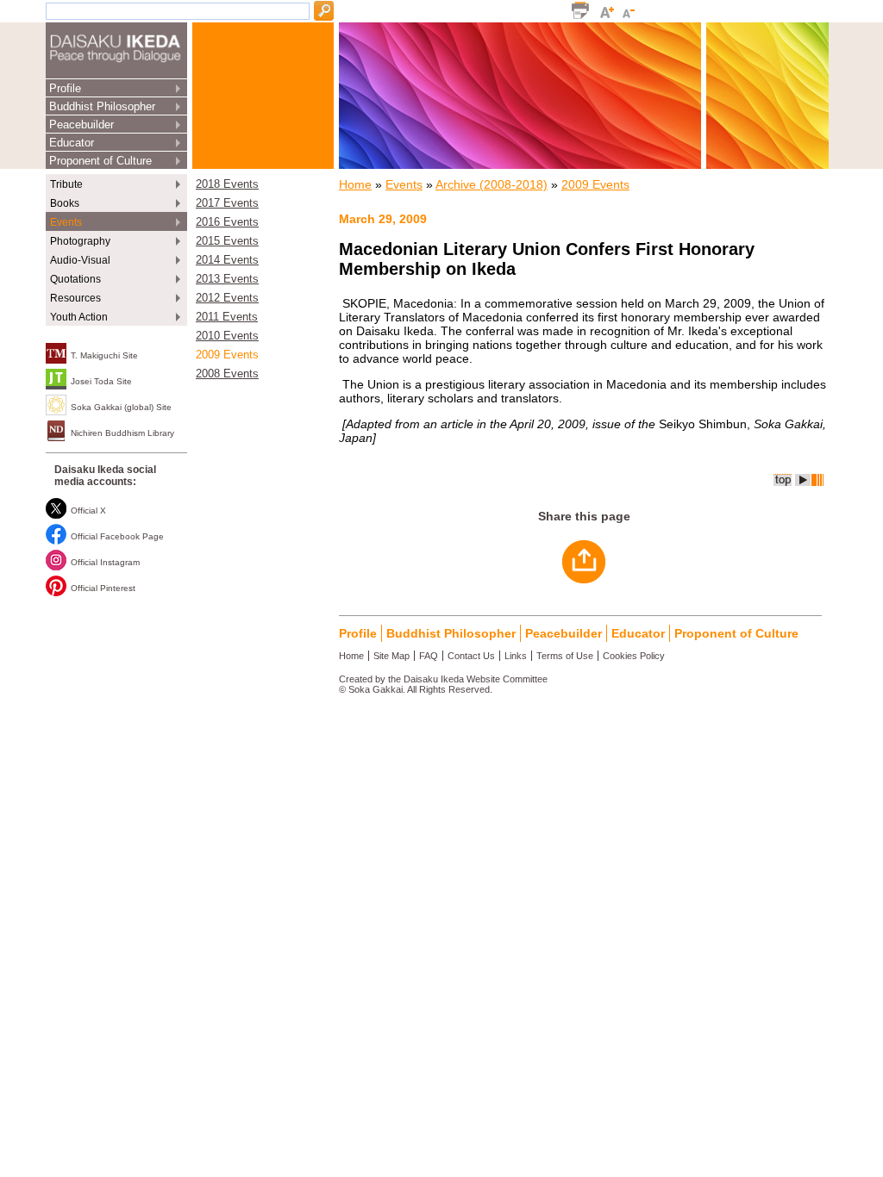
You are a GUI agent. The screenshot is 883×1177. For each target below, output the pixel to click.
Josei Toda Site (101, 381)
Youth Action (79, 317)
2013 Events (227, 279)
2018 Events (227, 184)
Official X (88, 510)
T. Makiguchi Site (104, 355)
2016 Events (227, 222)
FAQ (428, 656)
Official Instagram (105, 562)
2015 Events (227, 241)
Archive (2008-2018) (491, 184)
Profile (65, 88)
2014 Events (227, 260)
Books (64, 203)
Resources (75, 298)
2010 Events (227, 336)
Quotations (75, 279)
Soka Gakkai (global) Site (121, 407)
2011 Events (227, 317)
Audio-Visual (80, 260)
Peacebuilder (81, 124)
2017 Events (227, 203)
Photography (80, 241)
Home (355, 184)
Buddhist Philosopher (102, 106)
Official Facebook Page (117, 536)
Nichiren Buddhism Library (122, 433)
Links (515, 656)
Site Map (391, 656)
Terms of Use (564, 656)
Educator (71, 142)
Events (66, 222)
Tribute (66, 184)
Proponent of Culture (100, 160)
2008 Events (227, 374)
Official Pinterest (103, 588)
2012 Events (227, 298)
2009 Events (227, 355)
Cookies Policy (634, 656)
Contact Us (471, 656)
